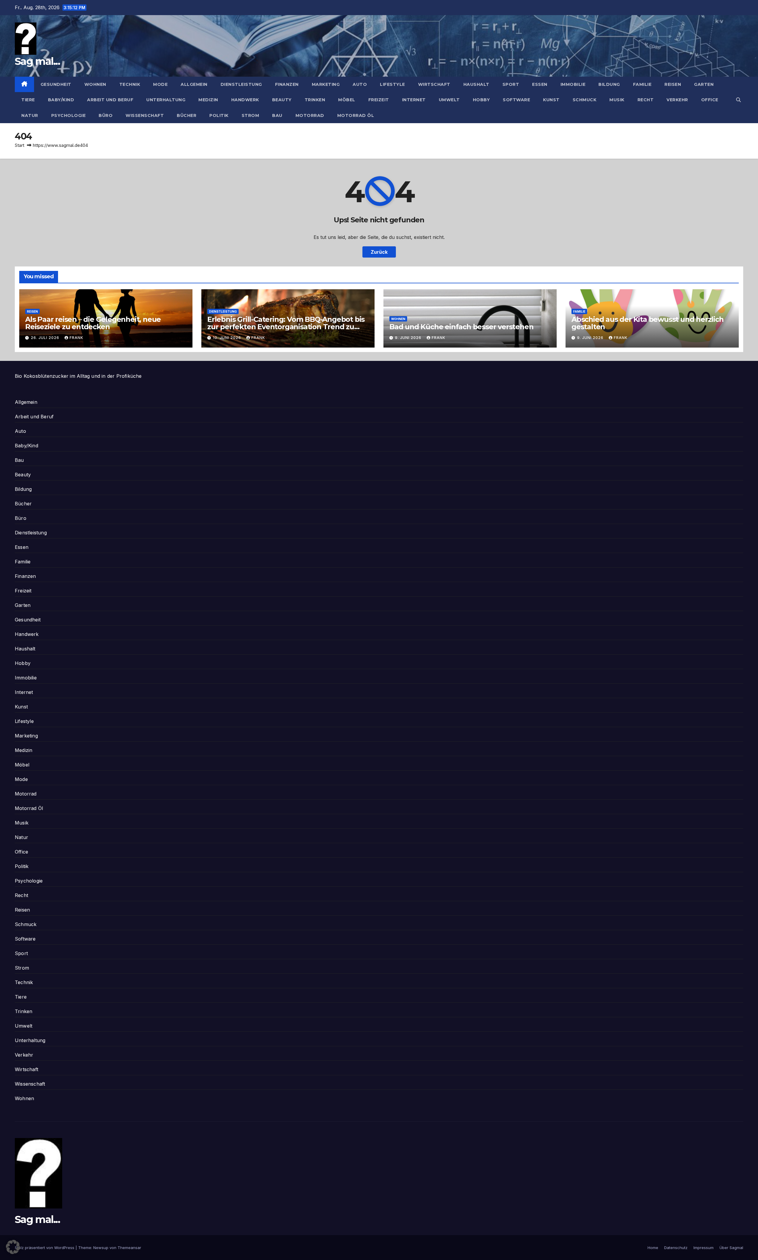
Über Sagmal (731, 1247)
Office (709, 99)
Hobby (481, 99)
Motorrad (310, 115)
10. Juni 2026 (227, 337)
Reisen (672, 84)
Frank (76, 337)
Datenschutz (676, 1247)
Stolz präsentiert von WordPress (45, 1247)
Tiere (28, 99)
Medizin (208, 99)
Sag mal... (37, 61)
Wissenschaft (145, 115)
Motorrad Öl (355, 115)
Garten (704, 84)
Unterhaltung (165, 99)
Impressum (703, 1247)
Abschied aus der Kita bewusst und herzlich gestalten (647, 323)
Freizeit (378, 99)
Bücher (186, 115)
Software (516, 99)
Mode (160, 84)
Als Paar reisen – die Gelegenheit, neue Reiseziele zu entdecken (93, 323)
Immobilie (573, 84)
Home (653, 1247)
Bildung (609, 84)
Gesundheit (56, 84)
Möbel (346, 99)
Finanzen (287, 84)
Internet (414, 99)
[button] (738, 100)
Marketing (326, 84)
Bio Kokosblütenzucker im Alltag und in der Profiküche (78, 376)
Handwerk (245, 99)
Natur (29, 115)
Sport (510, 84)
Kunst (551, 99)
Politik (219, 115)
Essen (539, 84)
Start (19, 145)
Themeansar (129, 1247)
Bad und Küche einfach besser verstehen (461, 326)
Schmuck (585, 99)
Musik (616, 99)
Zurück (379, 252)
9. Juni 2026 (409, 337)
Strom (250, 115)
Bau (277, 115)
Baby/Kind (61, 99)
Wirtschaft (434, 84)
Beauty (282, 99)
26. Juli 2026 (45, 337)
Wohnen (95, 84)
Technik (129, 84)
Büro (106, 115)
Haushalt (476, 84)
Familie (642, 84)
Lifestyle (392, 84)
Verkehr (677, 99)
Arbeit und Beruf (110, 99)
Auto (360, 84)
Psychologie (68, 115)
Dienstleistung (241, 84)
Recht (645, 99)
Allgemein (194, 84)
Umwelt (449, 99)
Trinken (315, 99)
